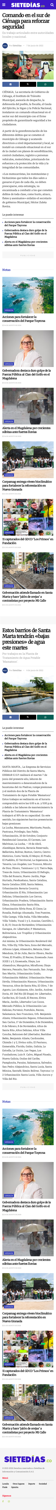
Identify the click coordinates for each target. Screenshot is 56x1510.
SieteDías (17, 45)
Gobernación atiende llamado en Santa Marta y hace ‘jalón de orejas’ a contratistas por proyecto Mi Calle (27, 596)
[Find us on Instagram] (9, 1501)
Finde (4, 1487)
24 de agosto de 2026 (12, 325)
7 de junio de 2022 (34, 45)
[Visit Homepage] (28, 5)
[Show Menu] (3, 4)
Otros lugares (18, 1483)
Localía (9, 310)
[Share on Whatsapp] (45, 84)
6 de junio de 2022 (34, 670)
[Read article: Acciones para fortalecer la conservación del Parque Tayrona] (28, 295)
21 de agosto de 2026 (12, 494)
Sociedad (43, 1483)
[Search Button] (52, 4)
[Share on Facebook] (10, 84)
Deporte (31, 1483)
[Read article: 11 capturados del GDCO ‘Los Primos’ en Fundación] (28, 517)
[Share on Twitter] (28, 84)
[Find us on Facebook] (3, 1501)
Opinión (14, 1487)
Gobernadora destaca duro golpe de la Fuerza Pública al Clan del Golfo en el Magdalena (26, 233)
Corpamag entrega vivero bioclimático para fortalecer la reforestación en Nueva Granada (27, 485)
